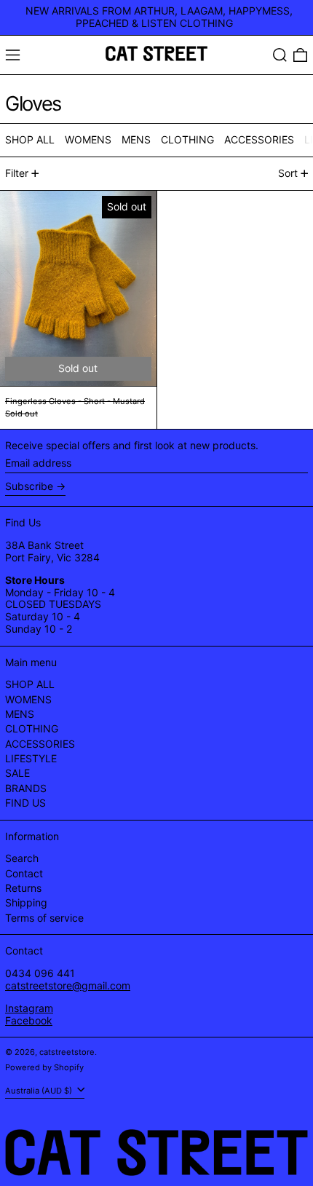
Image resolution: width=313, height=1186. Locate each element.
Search (22, 858)
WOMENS (28, 699)
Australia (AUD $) (39, 1090)
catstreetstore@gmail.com (67, 985)
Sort (288, 173)
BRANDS (26, 788)
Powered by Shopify (44, 1067)
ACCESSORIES (40, 744)
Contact (24, 873)
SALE (17, 773)
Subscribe (29, 486)
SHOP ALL (30, 684)
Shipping (26, 902)
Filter (16, 173)
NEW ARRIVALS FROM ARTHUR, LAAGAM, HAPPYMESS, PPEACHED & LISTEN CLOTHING (159, 16)
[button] (280, 55)
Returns (23, 888)
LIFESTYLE (31, 758)
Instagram (29, 1008)
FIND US (25, 802)
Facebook (28, 1020)
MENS (19, 714)
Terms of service (44, 918)
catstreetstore (67, 1052)
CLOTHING (31, 728)
